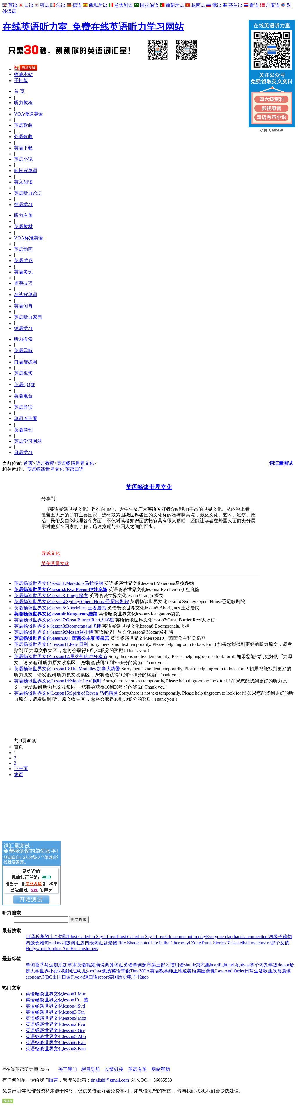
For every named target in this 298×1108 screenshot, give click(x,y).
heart (214, 964)
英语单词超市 (137, 964)
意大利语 (123, 5)
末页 (18, 774)
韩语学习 (23, 204)
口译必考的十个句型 (47, 936)
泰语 (254, 5)
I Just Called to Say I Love (92, 936)
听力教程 (23, 102)
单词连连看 (25, 418)
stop (145, 976)
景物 (112, 942)
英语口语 (74, 469)
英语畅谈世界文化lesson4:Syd (55, 1005)
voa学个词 (253, 964)
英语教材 (23, 226)
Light (238, 964)
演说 (100, 964)
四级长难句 (280, 936)
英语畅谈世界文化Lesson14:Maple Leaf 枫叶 (58, 680)
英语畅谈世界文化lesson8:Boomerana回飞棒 (57, 626)
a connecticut (256, 936)
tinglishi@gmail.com (110, 1080)
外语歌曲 (23, 136)
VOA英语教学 (153, 970)
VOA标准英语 (28, 237)
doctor (283, 964)
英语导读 (23, 407)
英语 (12, 5)
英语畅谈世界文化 (75, 463)
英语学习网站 (28, 441)
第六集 (203, 964)
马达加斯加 (56, 964)
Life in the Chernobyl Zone (175, 942)
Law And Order (229, 970)
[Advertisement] (108, 720)
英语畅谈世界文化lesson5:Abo (56, 1036)
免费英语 (111, 970)
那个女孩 (280, 942)
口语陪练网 (25, 361)
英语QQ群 (24, 384)
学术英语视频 (81, 964)
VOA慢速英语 (28, 113)
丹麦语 (273, 5)
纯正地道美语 (182, 970)
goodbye (94, 970)
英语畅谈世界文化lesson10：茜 (57, 999)
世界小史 (49, 970)
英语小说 (23, 159)
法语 (60, 5)
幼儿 (81, 970)
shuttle (190, 964)
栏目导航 (90, 1069)
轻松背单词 (25, 170)
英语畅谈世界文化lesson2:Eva (55, 1024)
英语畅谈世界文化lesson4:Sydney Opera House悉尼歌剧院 (71, 601)
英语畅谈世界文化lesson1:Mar (55, 993)
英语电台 (23, 395)
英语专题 (137, 1069)
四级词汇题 (73, 942)
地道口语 (88, 976)
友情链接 (114, 1069)
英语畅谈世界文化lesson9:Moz (56, 1018)
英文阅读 (23, 181)
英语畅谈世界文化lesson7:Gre (55, 1030)
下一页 (21, 768)
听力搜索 (23, 339)
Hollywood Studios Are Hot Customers (62, 948)
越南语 (198, 5)
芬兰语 (235, 5)
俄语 (216, 5)
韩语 (44, 5)
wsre (266, 942)
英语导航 (23, 350)
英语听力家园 (28, 317)
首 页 (19, 91)
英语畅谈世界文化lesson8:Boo (56, 1048)
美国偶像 (205, 970)
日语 (28, 5)
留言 (53, 1080)
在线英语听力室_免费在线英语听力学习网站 (93, 26)
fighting (226, 964)
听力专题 (23, 215)
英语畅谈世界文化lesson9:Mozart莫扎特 (53, 632)
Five (75, 976)
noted (145, 942)
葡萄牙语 (175, 5)
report (103, 976)
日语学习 (23, 452)
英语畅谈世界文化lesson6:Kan (56, 1042)
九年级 (271, 964)
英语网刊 (23, 429)
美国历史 (118, 976)
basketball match (246, 942)
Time (134, 970)
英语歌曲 (23, 125)
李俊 (125, 970)
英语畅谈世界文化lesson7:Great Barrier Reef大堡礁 (64, 619)
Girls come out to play (185, 936)
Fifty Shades (128, 942)
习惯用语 (174, 964)
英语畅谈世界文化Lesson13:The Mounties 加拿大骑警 (67, 668)
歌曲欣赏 (272, 970)
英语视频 (23, 373)
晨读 (286, 970)
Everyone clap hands (225, 936)
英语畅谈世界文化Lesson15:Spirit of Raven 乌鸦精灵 (66, 693)
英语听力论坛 (28, 193)
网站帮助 (160, 1069)
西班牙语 (98, 5)
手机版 (21, 80)
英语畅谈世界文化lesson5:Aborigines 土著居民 (60, 607)
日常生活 (253, 970)
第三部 (158, 964)
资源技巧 (23, 283)
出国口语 (61, 976)
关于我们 (67, 1069)
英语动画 (23, 249)
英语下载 (23, 147)
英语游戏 (23, 260)
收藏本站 (23, 74)
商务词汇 (114, 964)
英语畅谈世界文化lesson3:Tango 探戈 (51, 595)
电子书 (134, 976)
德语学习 (23, 328)
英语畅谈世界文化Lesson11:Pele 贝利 (51, 644)
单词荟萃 (35, 964)
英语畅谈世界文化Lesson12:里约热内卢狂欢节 (60, 656)
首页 (28, 463)
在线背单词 (25, 294)
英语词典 (23, 305)
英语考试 (23, 271)
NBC (47, 976)
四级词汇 (67, 970)
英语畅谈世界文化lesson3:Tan (55, 1012)
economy (34, 976)
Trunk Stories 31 (216, 942)
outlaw (55, 942)
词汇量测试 (281, 463)
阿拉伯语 (149, 5)
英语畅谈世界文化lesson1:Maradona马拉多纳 (58, 583)
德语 (77, 5)
